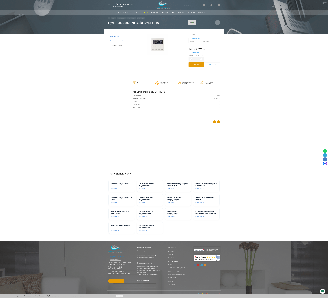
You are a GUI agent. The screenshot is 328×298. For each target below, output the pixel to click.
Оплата (170, 254)
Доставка (171, 251)
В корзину (196, 64)
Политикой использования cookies (72, 296)
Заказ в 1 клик (212, 64)
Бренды (170, 264)
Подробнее (114, 188)
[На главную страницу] (163, 5)
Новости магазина (175, 271)
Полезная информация (176, 274)
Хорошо (119, 296)
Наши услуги (172, 277)
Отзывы (171, 257)
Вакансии (171, 281)
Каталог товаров (174, 261)
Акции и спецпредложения (178, 267)
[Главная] (109, 18)
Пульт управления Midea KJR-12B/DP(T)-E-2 (146, 150)
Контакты (171, 284)
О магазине (172, 247)
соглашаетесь (55, 296)
